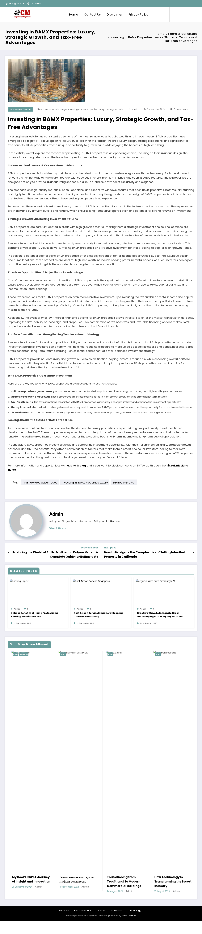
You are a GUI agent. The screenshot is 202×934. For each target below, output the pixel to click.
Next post (110, 547)
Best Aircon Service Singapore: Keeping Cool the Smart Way (98, 614)
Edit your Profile (104, 521)
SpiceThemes (129, 915)
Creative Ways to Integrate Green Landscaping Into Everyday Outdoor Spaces (160, 614)
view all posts (57, 528)
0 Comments (181, 109)
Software (116, 910)
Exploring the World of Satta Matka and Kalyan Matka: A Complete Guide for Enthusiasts (55, 554)
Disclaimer (114, 14)
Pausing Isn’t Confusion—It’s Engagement (171, 879)
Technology (134, 910)
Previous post (89, 547)
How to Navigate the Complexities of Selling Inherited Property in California (144, 554)
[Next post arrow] (193, 552)
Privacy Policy (138, 14)
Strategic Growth (114, 109)
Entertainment (82, 910)
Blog (13, 654)
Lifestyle (101, 910)
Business (64, 910)
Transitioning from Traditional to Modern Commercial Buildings (74, 881)
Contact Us (92, 14)
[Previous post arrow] (9, 552)
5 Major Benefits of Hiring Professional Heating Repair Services (35, 614)
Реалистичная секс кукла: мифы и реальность (26, 879)
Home (73, 14)
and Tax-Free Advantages (53, 109)
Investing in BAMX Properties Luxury (86, 109)
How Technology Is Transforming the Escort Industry (122, 881)
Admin (135, 109)
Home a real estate (20, 109)
